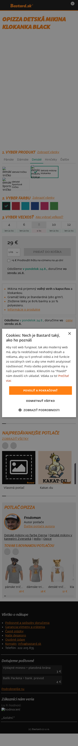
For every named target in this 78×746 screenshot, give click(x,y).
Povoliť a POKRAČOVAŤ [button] (40, 390)
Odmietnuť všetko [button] (40, 401)
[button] (39, 410)
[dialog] (39, 373)
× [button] (69, 333)
